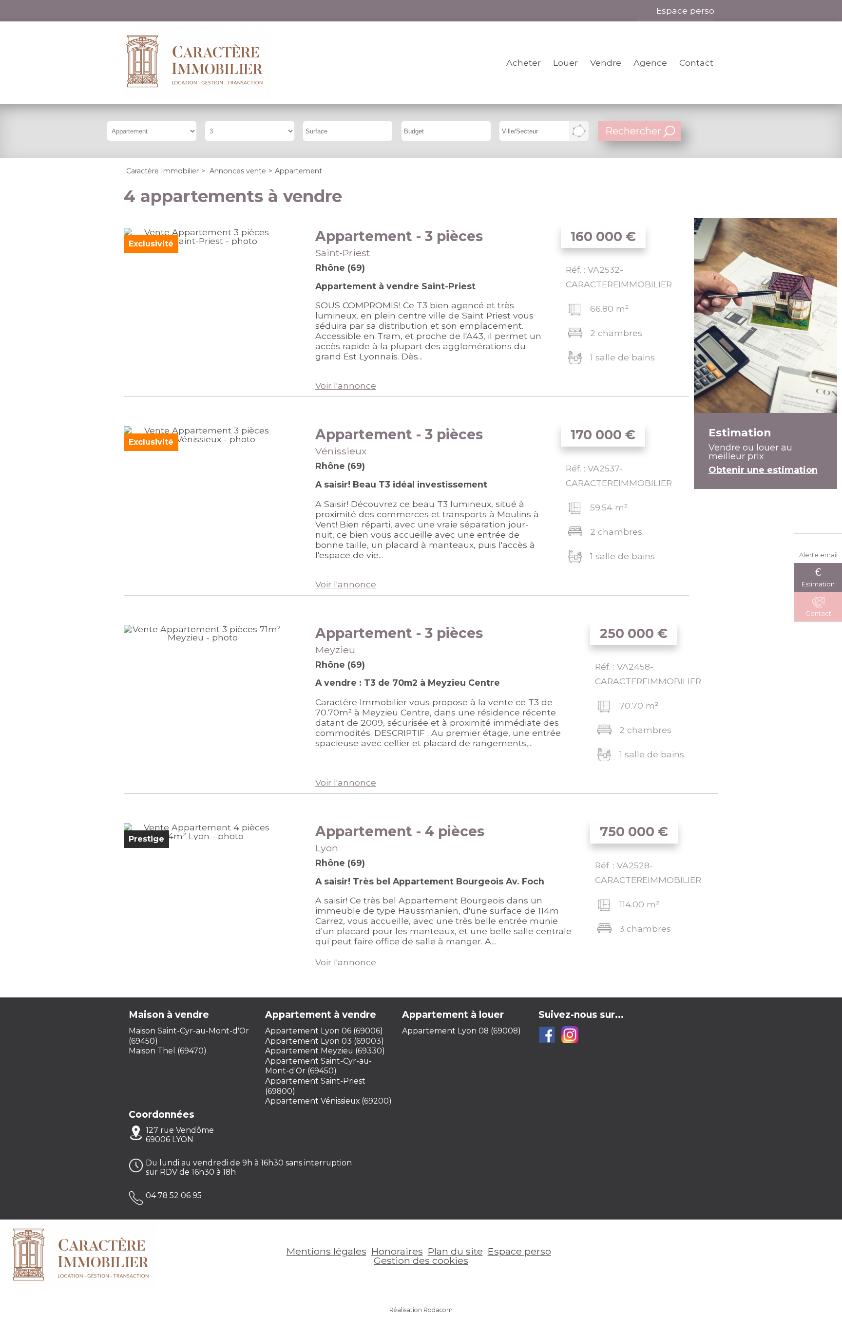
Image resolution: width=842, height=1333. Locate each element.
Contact (696, 62)
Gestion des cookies (421, 1260)
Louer (565, 62)
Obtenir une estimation (763, 470)
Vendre (605, 62)
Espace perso (685, 10)
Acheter (523, 62)
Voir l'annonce (345, 385)
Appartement (399, 236)
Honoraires (397, 1251)
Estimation (818, 584)
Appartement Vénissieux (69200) (328, 1101)
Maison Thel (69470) (168, 1050)
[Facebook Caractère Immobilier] (142, 10)
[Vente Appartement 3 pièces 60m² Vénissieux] (202, 504)
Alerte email (818, 555)
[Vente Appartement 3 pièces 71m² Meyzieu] (202, 703)
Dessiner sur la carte (579, 131)
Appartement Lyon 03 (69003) (324, 1041)
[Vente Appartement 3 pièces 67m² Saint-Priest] (202, 306)
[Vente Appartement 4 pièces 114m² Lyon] (202, 901)
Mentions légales (326, 1251)
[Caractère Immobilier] (197, 62)
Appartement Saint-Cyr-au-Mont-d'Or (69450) (318, 1066)
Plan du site (455, 1251)
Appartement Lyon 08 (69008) (461, 1030)
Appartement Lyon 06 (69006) (324, 1030)
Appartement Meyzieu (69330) (325, 1050)
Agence (650, 62)
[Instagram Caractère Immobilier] (163, 10)
